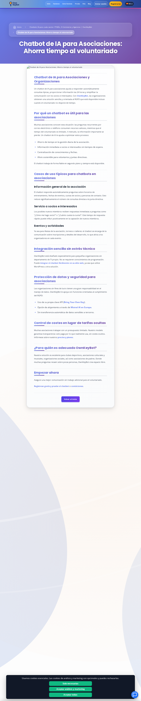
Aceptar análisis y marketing (70, 689)
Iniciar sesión (101, 4)
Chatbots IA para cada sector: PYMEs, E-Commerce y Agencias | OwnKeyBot (61, 27)
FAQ (84, 4)
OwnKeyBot (82, 95)
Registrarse (116, 4)
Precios (77, 4)
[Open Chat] (134, 694)
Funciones (56, 4)
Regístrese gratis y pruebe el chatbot (51, 386)
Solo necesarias (70, 683)
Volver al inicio (70, 399)
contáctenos (77, 386)
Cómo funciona (67, 4)
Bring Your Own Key (74, 302)
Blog (89, 4)
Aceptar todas (70, 695)
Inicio (49, 4)
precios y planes (65, 337)
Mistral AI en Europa (81, 307)
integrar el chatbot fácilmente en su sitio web (62, 263)
